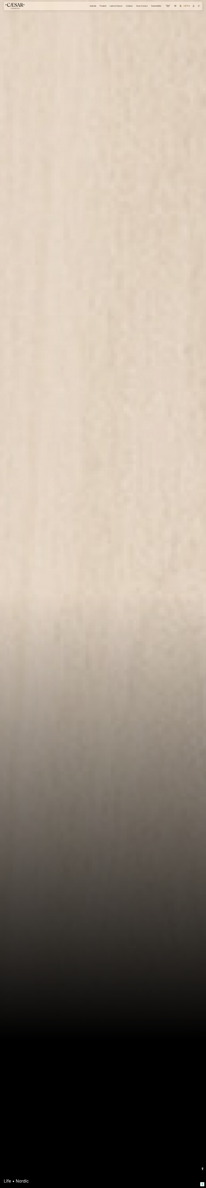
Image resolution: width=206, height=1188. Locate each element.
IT (188, 6)
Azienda (93, 6)
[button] (202, 1169)
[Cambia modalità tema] (180, 6)
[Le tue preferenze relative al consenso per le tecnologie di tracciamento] (202, 1184)
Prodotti (103, 6)
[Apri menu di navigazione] (199, 6)
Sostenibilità (156, 6)
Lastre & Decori (116, 6)
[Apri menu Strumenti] (175, 6)
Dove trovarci (142, 6)
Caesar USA (168, 6)
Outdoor (129, 6)
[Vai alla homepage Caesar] (14, 6)
